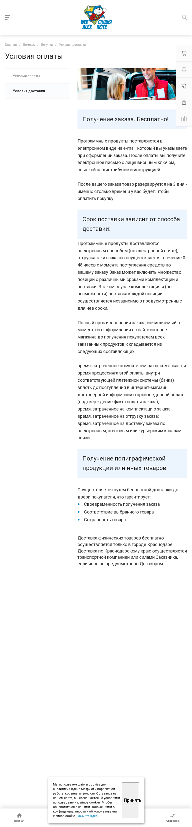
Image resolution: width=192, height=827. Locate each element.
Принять (131, 800)
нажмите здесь (87, 816)
